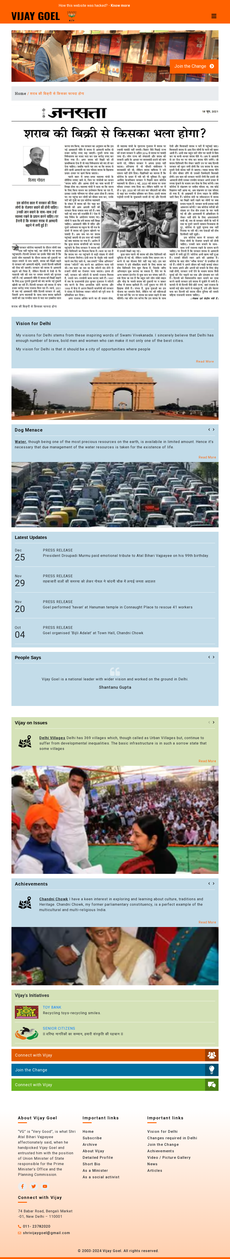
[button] (209, 429)
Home (20, 93)
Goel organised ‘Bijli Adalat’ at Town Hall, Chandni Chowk (93, 633)
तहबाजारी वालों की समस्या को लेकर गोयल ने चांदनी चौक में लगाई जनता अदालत (99, 581)
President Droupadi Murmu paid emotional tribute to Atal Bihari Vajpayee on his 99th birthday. (126, 556)
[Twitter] (33, 1186)
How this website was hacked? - (94, 5)
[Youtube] (44, 1186)
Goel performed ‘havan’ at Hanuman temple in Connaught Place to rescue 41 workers (118, 607)
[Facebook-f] (22, 1186)
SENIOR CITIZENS (59, 1028)
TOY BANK (52, 1007)
